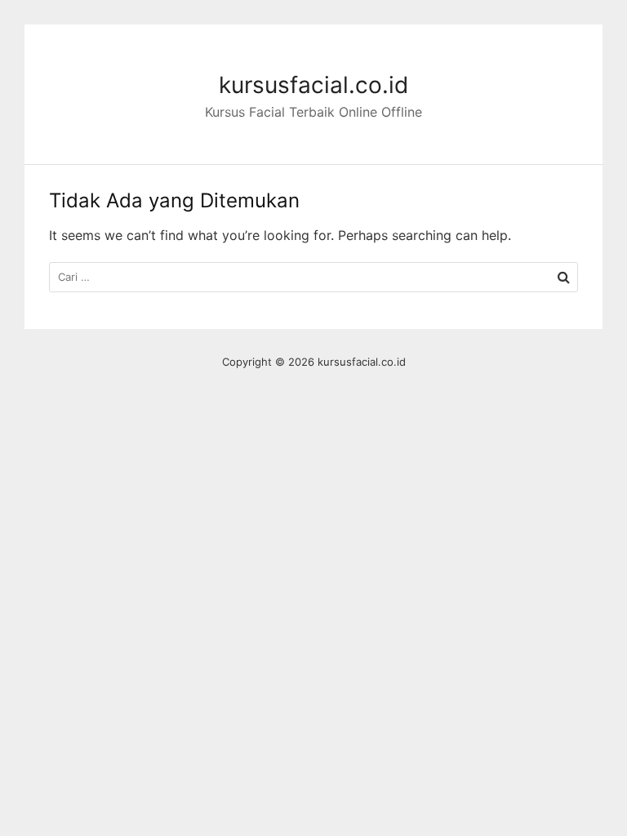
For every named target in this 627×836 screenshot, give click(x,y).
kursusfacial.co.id (313, 85)
